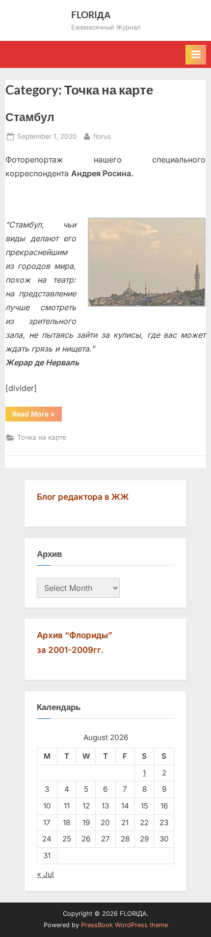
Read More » (37, 413)
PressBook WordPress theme (124, 925)
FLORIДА (91, 14)
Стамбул (29, 117)
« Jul (45, 874)
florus (102, 136)
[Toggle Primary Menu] (195, 55)
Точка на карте (41, 437)
